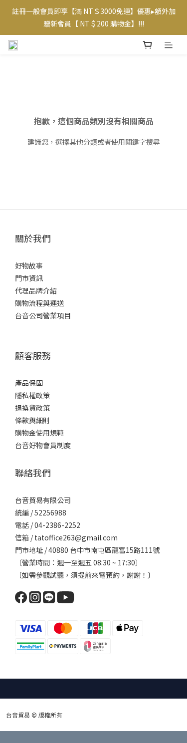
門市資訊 (29, 278)
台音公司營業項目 (43, 315)
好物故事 (29, 265)
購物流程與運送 (39, 303)
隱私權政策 (32, 395)
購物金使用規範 (39, 433)
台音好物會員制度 (43, 445)
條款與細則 (32, 420)
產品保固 (29, 383)
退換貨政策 (32, 408)
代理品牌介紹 (36, 290)
